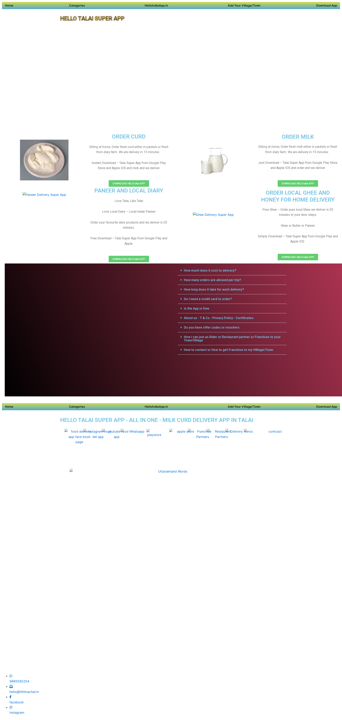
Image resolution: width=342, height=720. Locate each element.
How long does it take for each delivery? (214, 289)
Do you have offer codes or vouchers (211, 327)
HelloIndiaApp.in (156, 5)
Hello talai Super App (92, 18)
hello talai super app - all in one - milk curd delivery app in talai (156, 420)
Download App (326, 5)
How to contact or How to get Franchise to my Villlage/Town (228, 350)
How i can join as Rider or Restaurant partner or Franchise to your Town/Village (232, 338)
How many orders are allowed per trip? (212, 280)
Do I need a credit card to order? (208, 299)
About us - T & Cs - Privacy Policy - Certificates (219, 318)
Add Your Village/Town (244, 5)
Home (9, 5)
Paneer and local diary (128, 190)
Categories (77, 5)
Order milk (298, 137)
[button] (232, 270)
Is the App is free (196, 308)
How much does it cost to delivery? (210, 270)
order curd (128, 136)
